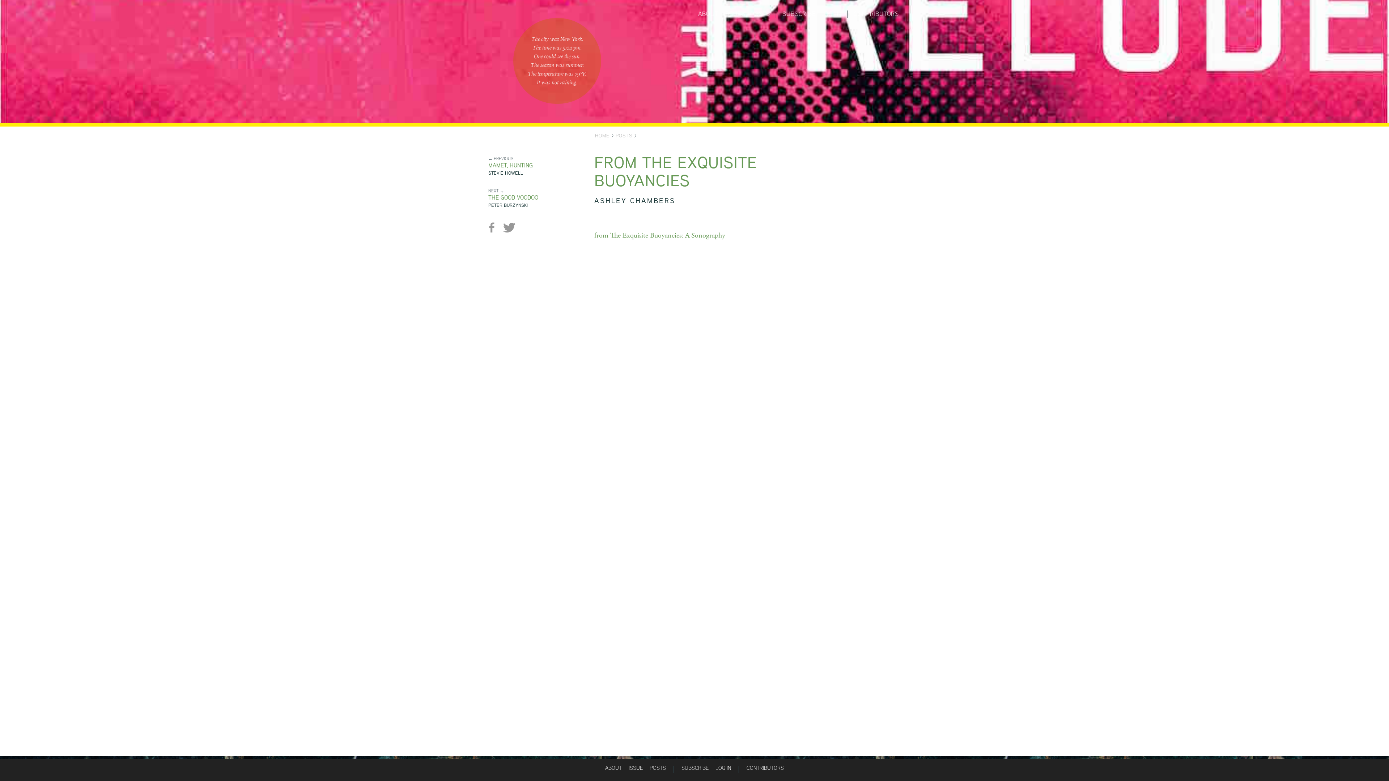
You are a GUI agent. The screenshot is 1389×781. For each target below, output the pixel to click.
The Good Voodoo (513, 197)
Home (602, 135)
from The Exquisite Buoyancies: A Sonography (659, 235)
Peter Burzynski (508, 205)
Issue (636, 768)
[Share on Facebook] (494, 227)
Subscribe (799, 13)
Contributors (876, 13)
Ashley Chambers (634, 200)
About (708, 13)
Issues (735, 13)
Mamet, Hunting (510, 165)
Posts (760, 13)
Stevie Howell (505, 173)
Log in (831, 13)
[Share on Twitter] (509, 227)
